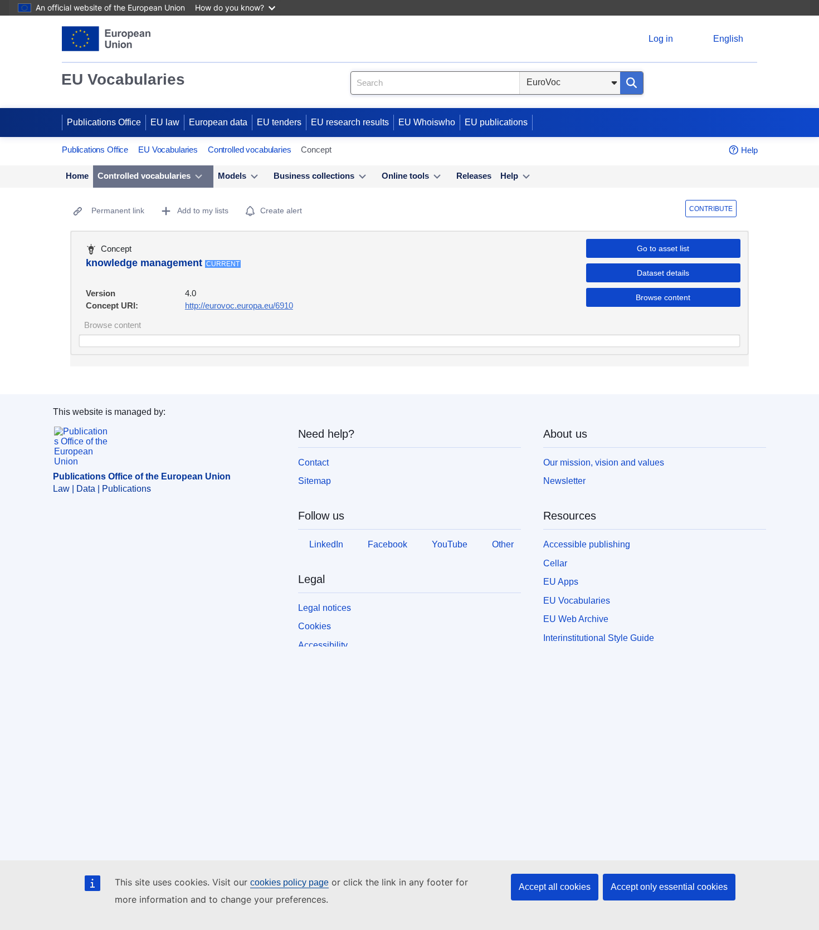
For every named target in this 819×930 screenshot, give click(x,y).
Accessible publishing (586, 544)
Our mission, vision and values (603, 462)
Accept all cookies (555, 887)
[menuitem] (77, 176)
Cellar (555, 563)
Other (503, 544)
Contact (313, 462)
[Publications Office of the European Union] (106, 38)
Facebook (387, 544)
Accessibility (323, 645)
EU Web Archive (575, 619)
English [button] (728, 38)
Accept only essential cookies (669, 887)
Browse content (663, 297)
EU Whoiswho (426, 122)
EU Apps (560, 581)
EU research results (350, 122)
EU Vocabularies (123, 79)
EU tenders (279, 122)
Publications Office (104, 122)
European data (218, 122)
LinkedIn (326, 544)
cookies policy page (289, 882)
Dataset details (663, 272)
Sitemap (314, 481)
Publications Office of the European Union (142, 476)
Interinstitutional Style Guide (598, 638)
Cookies (314, 626)
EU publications (496, 122)
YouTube (449, 544)
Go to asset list (663, 248)
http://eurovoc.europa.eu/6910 (239, 305)
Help (749, 150)
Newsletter (564, 481)
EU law (164, 122)
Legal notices (324, 608)
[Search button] (631, 83)
